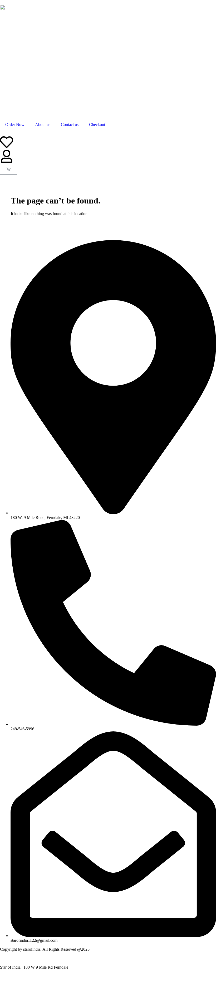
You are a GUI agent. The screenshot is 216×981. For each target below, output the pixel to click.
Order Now (14, 124)
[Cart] (8, 169)
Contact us (69, 124)
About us (42, 124)
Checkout (97, 124)
